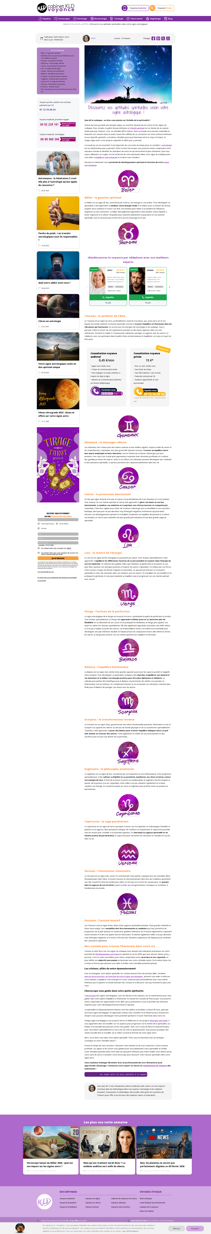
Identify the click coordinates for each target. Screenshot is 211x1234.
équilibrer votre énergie (106, 157)
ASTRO (85, 24)
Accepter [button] (195, 1228)
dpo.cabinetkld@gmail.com (46, 572)
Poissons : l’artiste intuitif (50, 87)
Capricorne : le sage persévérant (53, 81)
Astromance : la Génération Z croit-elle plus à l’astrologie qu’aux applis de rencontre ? (57, 182)
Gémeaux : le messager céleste (52, 63)
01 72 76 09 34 (47, 109)
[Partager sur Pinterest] (158, 38)
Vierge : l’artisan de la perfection (52, 71)
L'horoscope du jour (47, 524)
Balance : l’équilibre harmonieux (52, 74)
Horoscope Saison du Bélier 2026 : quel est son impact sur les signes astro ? (50, 1164)
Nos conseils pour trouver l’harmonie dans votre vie (58, 90)
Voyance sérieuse (118, 1202)
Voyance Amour (92, 1207)
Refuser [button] (176, 1228)
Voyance (46, 18)
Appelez (110, 297)
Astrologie (82, 18)
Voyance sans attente (120, 1207)
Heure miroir (137, 18)
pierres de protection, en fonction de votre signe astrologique (113, 976)
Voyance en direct (93, 1202)
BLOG (77, 24)
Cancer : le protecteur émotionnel (53, 66)
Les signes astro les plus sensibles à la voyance (123, 1074)
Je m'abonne (58, 558)
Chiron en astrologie (49, 321)
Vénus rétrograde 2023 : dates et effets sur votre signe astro (56, 414)
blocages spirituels (159, 1020)
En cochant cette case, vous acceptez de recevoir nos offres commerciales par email (59, 553)
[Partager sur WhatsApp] (168, 38)
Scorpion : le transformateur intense (54, 76)
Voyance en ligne (92, 1198)
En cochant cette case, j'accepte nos (56, 548)
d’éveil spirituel (137, 128)
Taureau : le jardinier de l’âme (52, 61)
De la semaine (63, 524)
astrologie (167, 145)
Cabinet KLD (68, 24)
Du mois (44, 528)
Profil (108, 303)
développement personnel (107, 954)
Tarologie (118, 18)
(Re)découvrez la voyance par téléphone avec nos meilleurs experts (57, 57)
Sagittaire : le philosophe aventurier (54, 79)
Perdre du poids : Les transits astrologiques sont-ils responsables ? (57, 237)
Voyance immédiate (68, 1207)
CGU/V (69, 548)
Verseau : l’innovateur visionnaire (53, 84)
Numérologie (100, 18)
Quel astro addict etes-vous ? (54, 282)
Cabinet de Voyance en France (124, 1198)
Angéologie (155, 18)
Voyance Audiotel (67, 1198)
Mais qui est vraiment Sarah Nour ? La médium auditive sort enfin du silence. (104, 1164)
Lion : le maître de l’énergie (51, 69)
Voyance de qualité (68, 1202)
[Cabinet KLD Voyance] (55, 8)
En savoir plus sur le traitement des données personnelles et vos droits (57, 579)
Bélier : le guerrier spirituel (50, 53)
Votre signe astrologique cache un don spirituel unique (57, 365)
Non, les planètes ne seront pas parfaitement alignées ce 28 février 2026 (162, 1164)
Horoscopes (64, 18)
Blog (170, 18)
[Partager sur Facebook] (153, 38)
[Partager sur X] (163, 38)
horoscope (91, 995)
